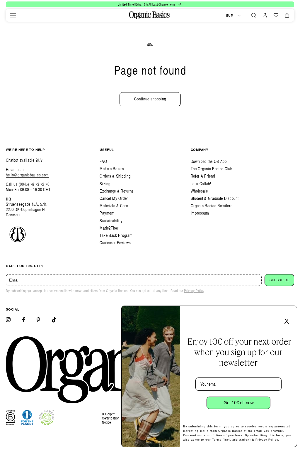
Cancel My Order (114, 198)
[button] (13, 15)
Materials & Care (114, 205)
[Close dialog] (291, 312)
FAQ (103, 161)
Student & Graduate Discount (215, 198)
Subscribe (279, 280)
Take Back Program (116, 235)
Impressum (200, 213)
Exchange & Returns (117, 191)
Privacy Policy (194, 290)
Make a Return (112, 168)
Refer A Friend (203, 176)
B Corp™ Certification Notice (110, 418)
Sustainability (111, 220)
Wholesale (199, 191)
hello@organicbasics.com (27, 175)
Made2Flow (109, 228)
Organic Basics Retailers (212, 205)
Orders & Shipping (115, 176)
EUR (229, 16)
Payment (107, 213)
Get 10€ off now (239, 402)
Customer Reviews (115, 242)
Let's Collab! (201, 183)
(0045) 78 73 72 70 (34, 184)
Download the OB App (209, 161)
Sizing (105, 183)
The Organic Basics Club (211, 168)
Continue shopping (150, 99)
